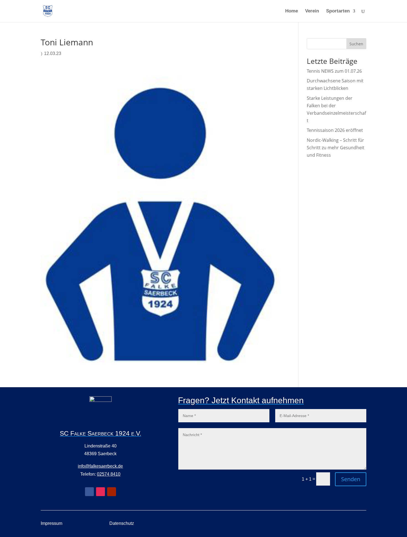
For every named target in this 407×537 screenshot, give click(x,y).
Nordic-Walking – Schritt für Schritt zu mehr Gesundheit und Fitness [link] (335, 147)
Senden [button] (350, 479)
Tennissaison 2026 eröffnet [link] (335, 130)
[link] (48, 10)
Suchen (356, 43)
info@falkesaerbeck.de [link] (100, 466)
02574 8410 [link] (108, 474)
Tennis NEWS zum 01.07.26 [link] (334, 71)
